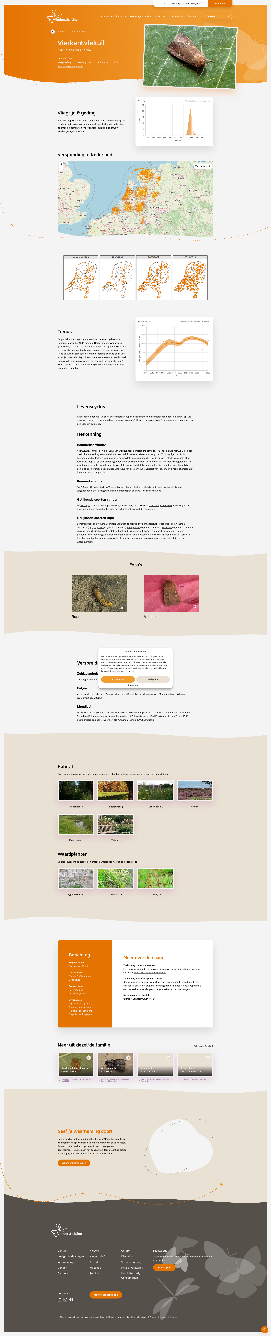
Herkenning (103, 62)
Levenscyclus (84, 62)
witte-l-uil (167, 527)
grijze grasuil (97, 527)
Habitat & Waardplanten (70, 66)
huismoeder (169, 531)
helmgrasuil (133, 527)
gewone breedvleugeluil (93, 509)
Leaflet (195, 161)
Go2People (111, 1317)
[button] (61, 164)
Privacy (152, 1317)
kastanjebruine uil (130, 509)
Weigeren (153, 679)
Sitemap (173, 1317)
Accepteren (118, 679)
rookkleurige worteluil (160, 505)
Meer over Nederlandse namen (150, 972)
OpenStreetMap (203, 161)
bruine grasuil (134, 531)
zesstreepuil (86, 531)
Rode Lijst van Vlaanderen (141, 694)
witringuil (85, 505)
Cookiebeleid (134, 685)
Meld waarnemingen (106, 1294)
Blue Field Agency (139, 1317)
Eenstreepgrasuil (86, 523)
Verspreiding (64, 62)
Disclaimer (163, 1317)
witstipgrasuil (166, 523)
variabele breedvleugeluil (142, 534)
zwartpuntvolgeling (98, 534)
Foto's (117, 62)
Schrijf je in (164, 1267)
